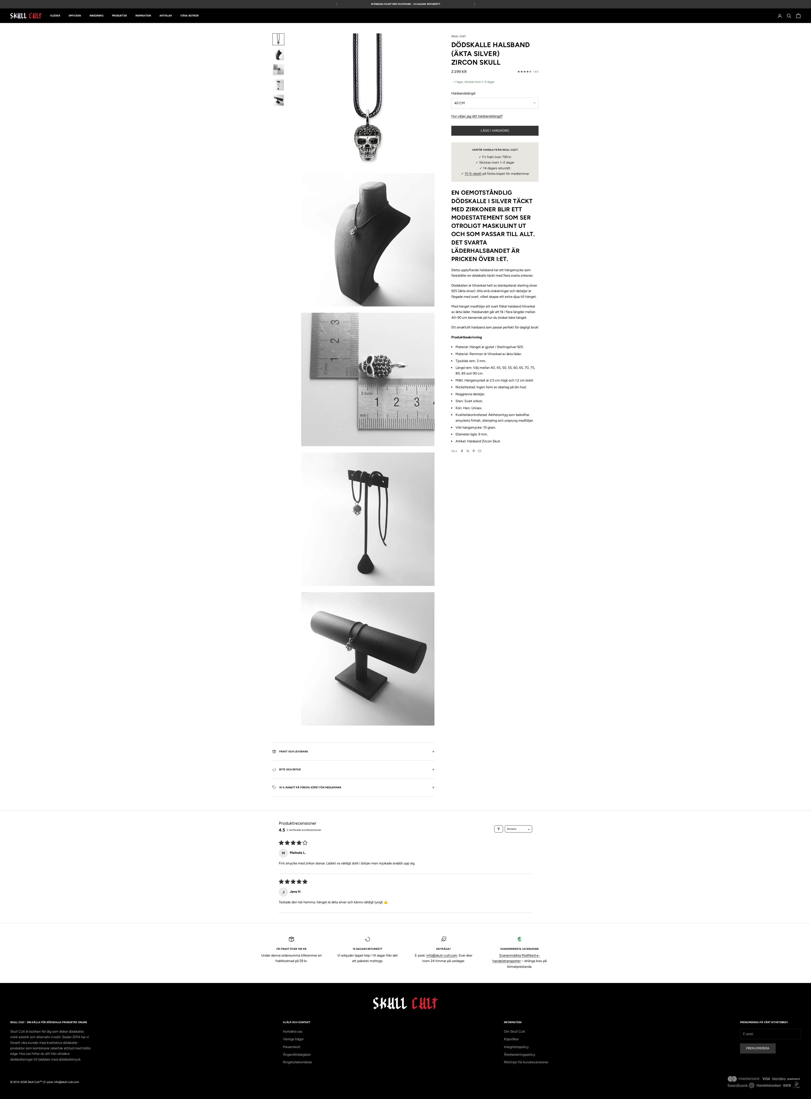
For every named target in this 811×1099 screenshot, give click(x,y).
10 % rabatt (473, 174)
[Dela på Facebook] (462, 451)
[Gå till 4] (278, 85)
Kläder (55, 15)
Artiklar (165, 15)
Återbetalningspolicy (519, 1055)
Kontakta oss (292, 1031)
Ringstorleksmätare (297, 1062)
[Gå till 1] (278, 39)
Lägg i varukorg (495, 131)
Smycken (75, 15)
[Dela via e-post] (479, 451)
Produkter (119, 15)
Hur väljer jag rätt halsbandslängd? (477, 116)
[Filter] (498, 828)
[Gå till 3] (278, 70)
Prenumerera (758, 1048)
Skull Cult (458, 36)
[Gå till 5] (278, 100)
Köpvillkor (511, 1039)
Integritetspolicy (516, 1047)
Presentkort (291, 1047)
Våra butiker (189, 15)
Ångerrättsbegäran (297, 1055)
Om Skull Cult (514, 1031)
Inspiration (143, 15)
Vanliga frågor (293, 1039)
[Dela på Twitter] (467, 451)
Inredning (96, 15)
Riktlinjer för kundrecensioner (526, 1062)
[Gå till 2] (278, 54)
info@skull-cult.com (441, 955)
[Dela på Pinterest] (473, 451)
